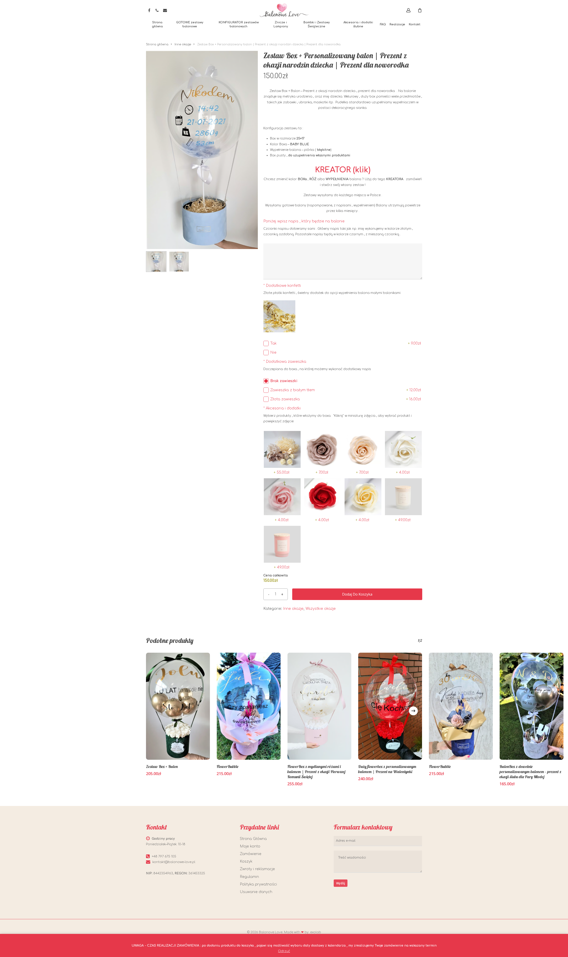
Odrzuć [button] (284, 951)
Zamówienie (250, 854)
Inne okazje (183, 44)
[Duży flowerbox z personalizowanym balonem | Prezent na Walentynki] (390, 706)
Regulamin (249, 877)
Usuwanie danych (256, 892)
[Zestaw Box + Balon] (178, 706)
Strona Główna (253, 839)
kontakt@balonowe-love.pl (173, 862)
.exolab (315, 932)
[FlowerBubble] (249, 706)
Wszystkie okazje (321, 609)
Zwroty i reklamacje (257, 869)
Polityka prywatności (258, 884)
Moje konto (250, 846)
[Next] (413, 710)
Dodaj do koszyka (357, 594)
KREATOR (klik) (343, 170)
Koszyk (246, 861)
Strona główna (157, 44)
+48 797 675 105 (164, 856)
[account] (408, 10)
